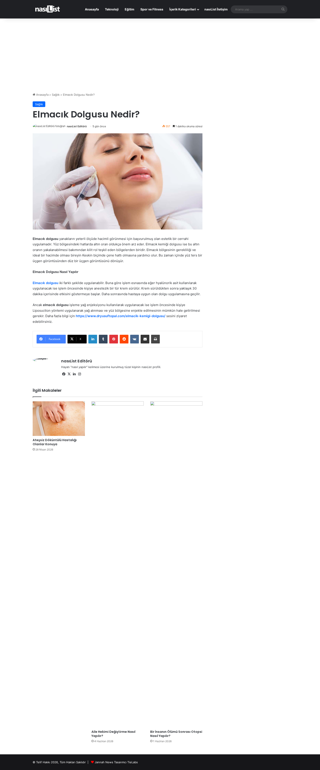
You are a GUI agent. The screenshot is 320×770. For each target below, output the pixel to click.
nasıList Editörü (77, 126)
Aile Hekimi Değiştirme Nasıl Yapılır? (113, 734)
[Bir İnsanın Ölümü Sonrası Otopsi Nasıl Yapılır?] (176, 564)
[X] (69, 374)
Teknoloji (112, 9)
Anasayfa (92, 9)
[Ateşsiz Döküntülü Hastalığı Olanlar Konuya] (59, 418)
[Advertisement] (160, 55)
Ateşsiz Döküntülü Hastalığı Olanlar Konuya (55, 442)
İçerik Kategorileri (182, 9)
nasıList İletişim (216, 9)
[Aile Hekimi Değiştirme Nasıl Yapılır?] (117, 564)
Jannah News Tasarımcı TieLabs (116, 762)
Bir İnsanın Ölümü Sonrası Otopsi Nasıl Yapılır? (176, 734)
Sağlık (56, 94)
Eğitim (129, 9)
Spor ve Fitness (151, 9)
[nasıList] (47, 9)
